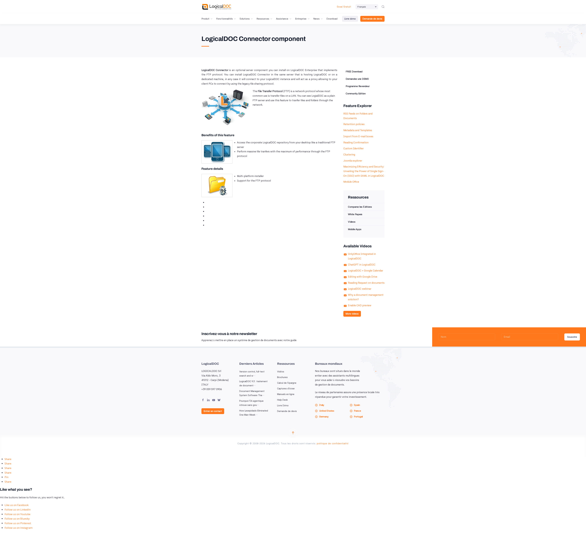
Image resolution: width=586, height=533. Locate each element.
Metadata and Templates (357, 130)
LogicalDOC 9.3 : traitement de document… (253, 383)
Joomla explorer (352, 160)
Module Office (351, 181)
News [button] (316, 18)
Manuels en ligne (285, 394)
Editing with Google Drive (362, 276)
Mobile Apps (354, 229)
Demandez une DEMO (357, 78)
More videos (352, 313)
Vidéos (280, 371)
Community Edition (356, 93)
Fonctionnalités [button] (224, 18)
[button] (383, 6)
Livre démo (350, 18)
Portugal (358, 416)
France (357, 410)
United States (326, 410)
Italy (321, 405)
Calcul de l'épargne (286, 383)
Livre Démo (283, 405)
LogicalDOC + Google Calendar (365, 270)
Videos (351, 221)
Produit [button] (205, 18)
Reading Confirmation (356, 142)
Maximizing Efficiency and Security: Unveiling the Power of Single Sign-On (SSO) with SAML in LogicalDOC (363, 171)
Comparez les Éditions (360, 206)
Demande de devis (372, 18)
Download (331, 18)
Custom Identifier (353, 148)
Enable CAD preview (359, 305)
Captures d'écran (286, 388)
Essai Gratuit (344, 6)
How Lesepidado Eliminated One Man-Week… (253, 412)
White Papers (355, 214)
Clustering (349, 154)
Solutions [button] (245, 18)
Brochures (282, 377)
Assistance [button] (282, 18)
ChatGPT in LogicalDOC (361, 264)
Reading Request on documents (366, 282)
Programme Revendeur (357, 86)
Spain (357, 405)
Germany (323, 416)
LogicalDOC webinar (359, 288)
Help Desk (282, 399)
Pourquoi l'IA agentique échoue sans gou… (251, 403)
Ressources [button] (263, 18)
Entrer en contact (213, 411)
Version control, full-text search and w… (251, 373)
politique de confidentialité (333, 443)
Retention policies (354, 124)
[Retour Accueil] (216, 6)
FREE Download (354, 71)
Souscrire (572, 337)
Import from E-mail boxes (358, 136)
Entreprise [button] (300, 18)
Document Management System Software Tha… (251, 393)
